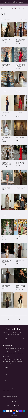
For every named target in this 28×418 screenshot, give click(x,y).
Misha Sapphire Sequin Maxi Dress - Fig (21, 188)
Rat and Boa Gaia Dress (20, 236)
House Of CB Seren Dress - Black (6, 65)
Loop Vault (8, 361)
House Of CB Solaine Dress (20, 90)
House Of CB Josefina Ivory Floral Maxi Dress (6, 188)
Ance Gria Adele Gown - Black (7, 90)
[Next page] (23, 319)
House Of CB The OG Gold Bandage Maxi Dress (6, 261)
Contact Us (5, 371)
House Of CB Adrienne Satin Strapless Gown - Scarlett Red (20, 65)
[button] (1, 8)
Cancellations (6, 377)
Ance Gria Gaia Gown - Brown (20, 261)
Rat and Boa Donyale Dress (6, 40)
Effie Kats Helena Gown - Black (6, 286)
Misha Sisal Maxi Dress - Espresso (7, 311)
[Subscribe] (23, 338)
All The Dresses (17, 405)
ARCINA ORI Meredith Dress (7, 113)
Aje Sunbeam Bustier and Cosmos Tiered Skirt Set (6, 138)
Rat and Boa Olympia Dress (20, 138)
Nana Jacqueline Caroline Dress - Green (7, 237)
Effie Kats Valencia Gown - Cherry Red (20, 163)
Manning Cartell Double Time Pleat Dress (19, 213)
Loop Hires (15, 415)
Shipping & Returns (7, 374)
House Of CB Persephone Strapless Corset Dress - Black (6, 163)
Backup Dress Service (7, 380)
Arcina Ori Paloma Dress (19, 311)
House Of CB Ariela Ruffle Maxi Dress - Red (20, 113)
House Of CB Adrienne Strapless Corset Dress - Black (20, 40)
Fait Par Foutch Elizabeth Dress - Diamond (6, 213)
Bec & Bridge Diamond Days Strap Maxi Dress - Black (20, 286)
